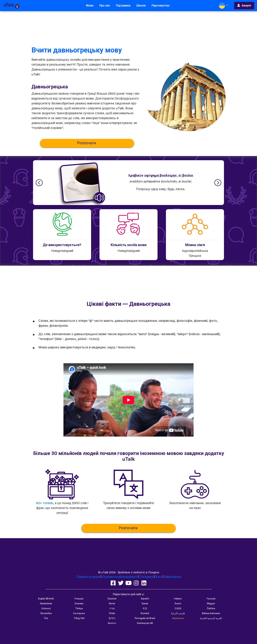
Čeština (211, 608)
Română (145, 613)
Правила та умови (88, 576)
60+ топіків (44, 503)
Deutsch (112, 598)
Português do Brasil (145, 618)
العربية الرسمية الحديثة (211, 618)
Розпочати (87, 143)
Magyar (211, 603)
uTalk (104, 572)
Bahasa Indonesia (211, 613)
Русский (211, 598)
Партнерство (161, 5)
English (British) (46, 598)
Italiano (178, 598)
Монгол (112, 623)
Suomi (178, 603)
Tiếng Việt (79, 618)
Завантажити (172, 576)
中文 (145, 608)
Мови (89, 5)
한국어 (112, 618)
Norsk (112, 603)
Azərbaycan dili (145, 623)
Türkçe (79, 608)
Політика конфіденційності (119, 576)
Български (79, 613)
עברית (112, 608)
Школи (141, 5)
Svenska (79, 603)
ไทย (46, 618)
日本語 (177, 608)
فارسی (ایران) (178, 613)
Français (79, 598)
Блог (159, 576)
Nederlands (46, 603)
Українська (178, 618)
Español (145, 598)
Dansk (145, 603)
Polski (112, 613)
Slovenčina (46, 613)
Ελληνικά (46, 608)
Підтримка (123, 5)
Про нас (104, 5)
